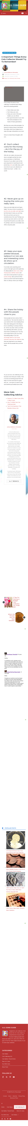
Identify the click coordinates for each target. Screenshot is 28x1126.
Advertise (15, 1096)
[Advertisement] (14, 537)
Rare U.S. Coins (20, 1111)
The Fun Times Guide (16, 1092)
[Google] (18, 481)
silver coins (16, 270)
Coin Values (10, 1107)
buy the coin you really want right (12, 211)
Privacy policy (22, 1096)
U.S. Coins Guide (17, 5)
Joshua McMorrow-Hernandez (11, 72)
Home (2, 1107)
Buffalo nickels (15, 272)
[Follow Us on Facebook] (3, 1077)
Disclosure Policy (14, 1098)
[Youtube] (16, 481)
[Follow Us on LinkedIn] (13, 1077)
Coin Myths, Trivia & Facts (7, 1111)
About (9, 1096)
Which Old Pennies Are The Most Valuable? (11, 617)
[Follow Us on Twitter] (6, 1077)
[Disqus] (14, 670)
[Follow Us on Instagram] (10, 1077)
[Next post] (24, 617)
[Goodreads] (14, 481)
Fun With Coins (5, 1114)
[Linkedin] (10, 481)
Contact (5, 1096)
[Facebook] (12, 481)
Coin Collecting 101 (9, 52)
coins (11, 165)
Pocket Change (17, 78)
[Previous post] (3, 602)
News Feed (5, 1067)
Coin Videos (14, 1114)
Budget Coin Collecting (8, 78)
